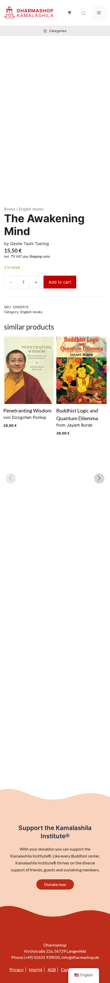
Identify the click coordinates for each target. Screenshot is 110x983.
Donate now (55, 884)
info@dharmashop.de (80, 957)
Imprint (35, 969)
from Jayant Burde (77, 421)
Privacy (16, 969)
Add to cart (60, 282)
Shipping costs (39, 256)
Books (9, 209)
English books (31, 312)
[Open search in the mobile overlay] (84, 13)
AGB (52, 969)
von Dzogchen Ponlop (27, 417)
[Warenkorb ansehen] (69, 13)
